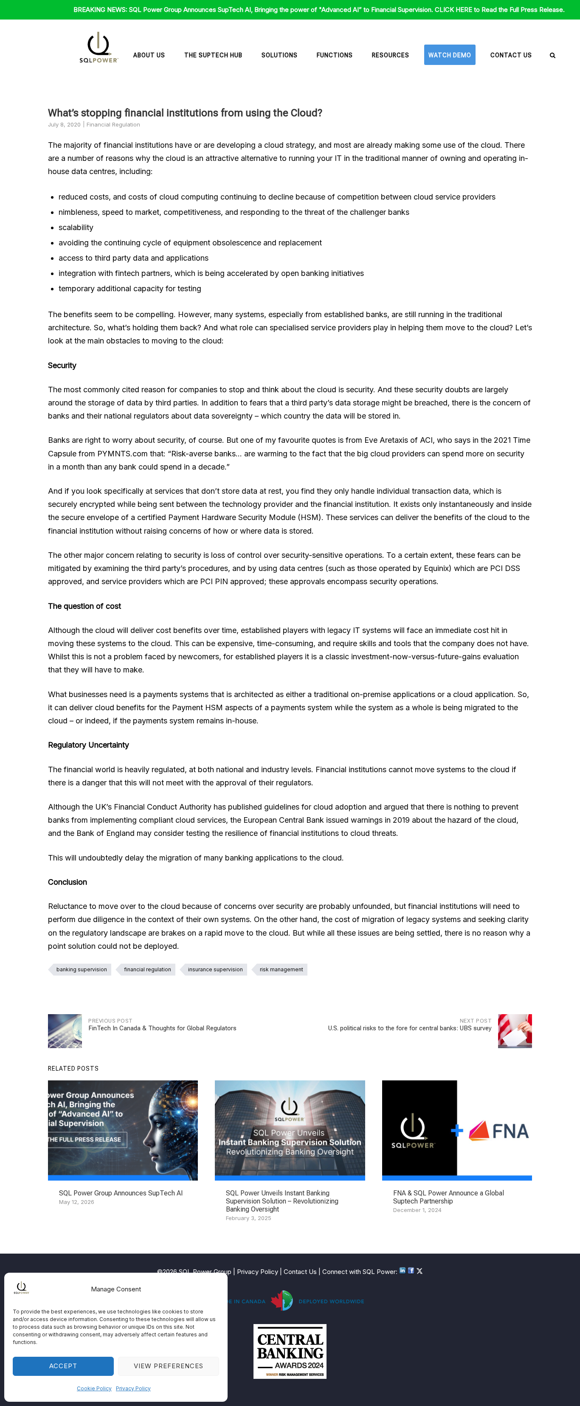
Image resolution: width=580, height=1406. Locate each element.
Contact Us (511, 55)
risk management (281, 969)
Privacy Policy (133, 1388)
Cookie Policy (94, 1388)
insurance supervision (215, 969)
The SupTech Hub (213, 55)
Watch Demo (449, 55)
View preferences (168, 1366)
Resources (390, 55)
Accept (63, 1366)
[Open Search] (552, 55)
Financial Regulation (113, 124)
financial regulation (147, 969)
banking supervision (81, 969)
